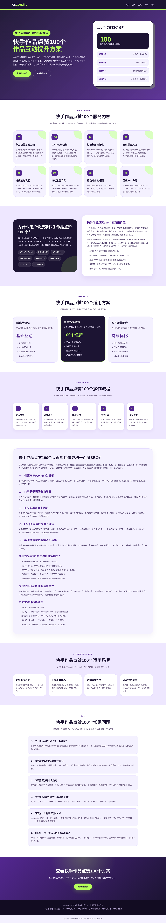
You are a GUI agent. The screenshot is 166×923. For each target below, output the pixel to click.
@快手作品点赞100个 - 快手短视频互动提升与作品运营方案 (83, 919)
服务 (133, 5)
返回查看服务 (83, 887)
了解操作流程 (42, 73)
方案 (140, 5)
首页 (127, 5)
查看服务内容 (22, 73)
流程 (146, 5)
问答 (152, 5)
